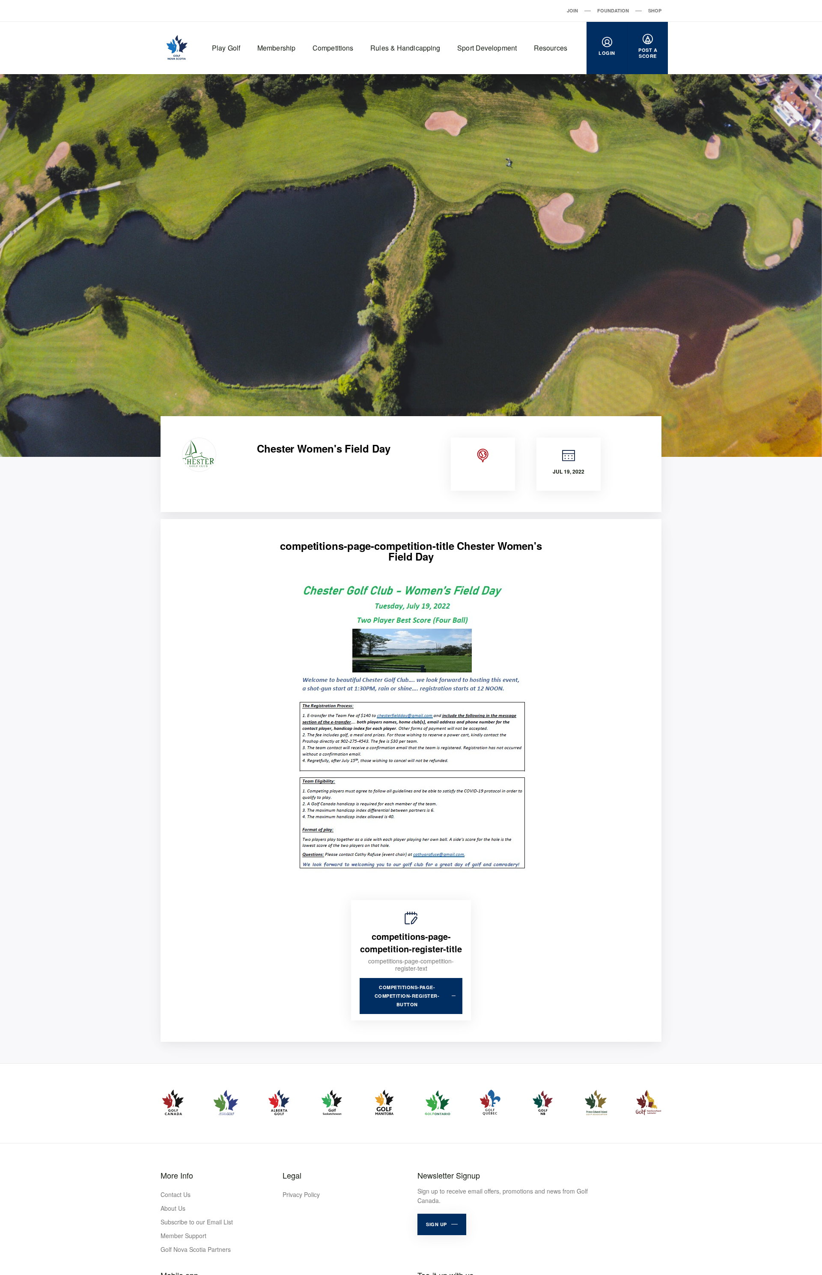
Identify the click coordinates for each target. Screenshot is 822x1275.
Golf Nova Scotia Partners (196, 1249)
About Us (173, 1208)
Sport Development (487, 48)
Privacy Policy (301, 1194)
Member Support (183, 1235)
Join (572, 10)
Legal (292, 1175)
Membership (276, 48)
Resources (550, 48)
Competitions (333, 48)
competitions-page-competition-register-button (407, 996)
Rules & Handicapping (405, 48)
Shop (654, 10)
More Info (177, 1175)
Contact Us (176, 1194)
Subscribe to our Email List (197, 1222)
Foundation (613, 10)
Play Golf (226, 48)
